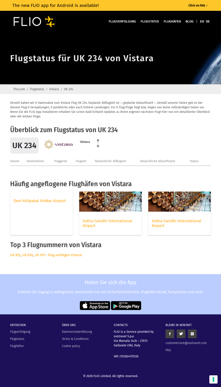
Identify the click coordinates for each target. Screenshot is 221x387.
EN (202, 21)
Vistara (54, 89)
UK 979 (40, 255)
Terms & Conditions (75, 339)
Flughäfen (172, 21)
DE (208, 21)
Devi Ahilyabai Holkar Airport (40, 200)
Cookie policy (71, 346)
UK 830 (27, 255)
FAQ (168, 350)
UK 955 (15, 255)
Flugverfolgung (122, 21)
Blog (190, 21)
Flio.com (19, 89)
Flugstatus (150, 21)
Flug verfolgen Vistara (65, 255)
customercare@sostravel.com (186, 343)
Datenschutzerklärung (77, 332)
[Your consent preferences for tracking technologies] (213, 379)
